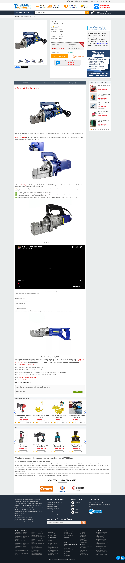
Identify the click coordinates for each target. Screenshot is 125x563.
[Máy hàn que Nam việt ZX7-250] (93, 123)
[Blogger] (73, 509)
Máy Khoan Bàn (83, 553)
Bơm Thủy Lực (51, 554)
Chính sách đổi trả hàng (53, 508)
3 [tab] (95, 129)
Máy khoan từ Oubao (35, 550)
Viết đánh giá (78, 391)
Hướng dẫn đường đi (100, 39)
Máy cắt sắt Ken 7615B (104, 85)
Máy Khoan (82, 544)
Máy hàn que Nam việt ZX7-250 (103, 121)
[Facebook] (73, 502)
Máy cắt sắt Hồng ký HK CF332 (103, 112)
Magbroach (66, 537)
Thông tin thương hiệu (50, 82)
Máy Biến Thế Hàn (84, 540)
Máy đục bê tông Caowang (101, 532)
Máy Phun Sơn (67, 546)
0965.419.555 (22, 364)
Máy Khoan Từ (34, 546)
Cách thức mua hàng (53, 514)
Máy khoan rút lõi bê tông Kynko (38, 536)
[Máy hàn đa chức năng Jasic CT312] (93, 97)
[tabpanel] (100, 88)
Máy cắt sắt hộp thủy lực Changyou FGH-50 (59, 445)
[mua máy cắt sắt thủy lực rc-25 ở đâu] (41, 61)
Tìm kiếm (87, 12)
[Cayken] (46, 488)
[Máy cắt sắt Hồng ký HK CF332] (93, 114)
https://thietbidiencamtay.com (27, 379)
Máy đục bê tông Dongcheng (102, 542)
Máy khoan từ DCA (52, 533)
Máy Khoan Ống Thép (84, 548)
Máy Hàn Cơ (82, 533)
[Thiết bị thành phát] (62, 488)
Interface (66, 539)
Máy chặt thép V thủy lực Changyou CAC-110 (77, 445)
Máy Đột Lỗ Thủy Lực (52, 543)
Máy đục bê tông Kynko (101, 544)
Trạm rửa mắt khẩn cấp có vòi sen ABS (41, 416)
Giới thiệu (26, 82)
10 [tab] (108, 129)
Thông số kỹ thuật (74, 82)
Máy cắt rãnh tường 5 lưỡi (101, 554)
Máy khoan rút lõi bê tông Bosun (22, 536)
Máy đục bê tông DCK (100, 533)
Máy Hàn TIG (83, 539)
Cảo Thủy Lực (67, 532)
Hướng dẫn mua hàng (53, 510)
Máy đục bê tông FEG (100, 543)
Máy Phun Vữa (67, 551)
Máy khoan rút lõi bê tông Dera (37, 543)
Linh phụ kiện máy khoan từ (37, 554)
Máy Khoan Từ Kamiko (36, 548)
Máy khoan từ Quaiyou (52, 535)
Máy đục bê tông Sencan (101, 537)
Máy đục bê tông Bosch (101, 539)
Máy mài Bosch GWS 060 (103, 103)
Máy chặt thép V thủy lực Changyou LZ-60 (23, 445)
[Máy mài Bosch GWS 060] (93, 106)
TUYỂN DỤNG (100, 1)
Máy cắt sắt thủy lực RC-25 (27, 88)
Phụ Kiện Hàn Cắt (83, 542)
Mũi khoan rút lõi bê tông (36, 535)
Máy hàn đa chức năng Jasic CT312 (104, 95)
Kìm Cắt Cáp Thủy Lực (68, 530)
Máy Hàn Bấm (83, 530)
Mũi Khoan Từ (50, 532)
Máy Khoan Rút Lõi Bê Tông (21, 530)
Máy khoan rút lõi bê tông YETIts (22, 543)
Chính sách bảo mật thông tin (55, 502)
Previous (15, 412)
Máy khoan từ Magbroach (36, 547)
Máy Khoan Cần (83, 550)
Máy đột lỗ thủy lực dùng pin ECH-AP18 (23, 416)
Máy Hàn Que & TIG (84, 538)
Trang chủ (16, 16)
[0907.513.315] (58, 62)
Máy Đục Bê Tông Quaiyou (101, 535)
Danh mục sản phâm (22, 13)
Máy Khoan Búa (83, 551)
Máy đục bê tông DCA (100, 536)
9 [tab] (106, 129)
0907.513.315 (105, 7)
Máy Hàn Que (83, 536)
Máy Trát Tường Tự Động (69, 549)
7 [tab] (102, 129)
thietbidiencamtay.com (61, 559)
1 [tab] (91, 129)
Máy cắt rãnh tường (100, 548)
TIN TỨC (92, 1)
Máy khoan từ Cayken (52, 530)
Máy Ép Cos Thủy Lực (52, 539)
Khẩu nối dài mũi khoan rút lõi (21, 535)
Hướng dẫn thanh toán (53, 512)
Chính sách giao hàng (53, 506)
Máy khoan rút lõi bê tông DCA (21, 544)
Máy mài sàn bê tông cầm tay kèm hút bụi (77, 416)
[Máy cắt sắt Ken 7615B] (93, 88)
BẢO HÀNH (70, 1)
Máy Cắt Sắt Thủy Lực (68, 535)
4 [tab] (97, 129)
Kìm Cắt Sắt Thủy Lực (68, 533)
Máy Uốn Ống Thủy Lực (53, 544)
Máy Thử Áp (50, 546)
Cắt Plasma (82, 532)
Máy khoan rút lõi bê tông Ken (37, 533)
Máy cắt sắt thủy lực (20, 137)
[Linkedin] (73, 512)
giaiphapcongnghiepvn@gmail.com (27, 377)
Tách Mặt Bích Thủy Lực (53, 547)
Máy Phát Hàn (67, 555)
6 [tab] (100, 129)
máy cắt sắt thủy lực (23, 185)
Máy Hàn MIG (83, 535)
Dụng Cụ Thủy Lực (52, 537)
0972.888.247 (105, 5)
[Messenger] (118, 558)
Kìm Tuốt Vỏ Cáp (51, 551)
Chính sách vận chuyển (53, 504)
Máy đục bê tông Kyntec (101, 546)
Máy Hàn (66, 553)
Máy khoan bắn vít (84, 554)
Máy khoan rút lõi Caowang (21, 532)
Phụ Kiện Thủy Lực (52, 548)
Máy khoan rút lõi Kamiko (20, 533)
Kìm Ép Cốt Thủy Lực (52, 541)
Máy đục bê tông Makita (101, 540)
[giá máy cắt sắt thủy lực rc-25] (27, 61)
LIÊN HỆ (108, 1)
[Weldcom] (78, 488)
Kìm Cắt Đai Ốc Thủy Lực (53, 553)
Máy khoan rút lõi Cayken (20, 540)
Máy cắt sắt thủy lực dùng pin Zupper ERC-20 (41, 445)
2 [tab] (93, 129)
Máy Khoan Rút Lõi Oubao (20, 542)
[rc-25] (34, 61)
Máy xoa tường (67, 548)
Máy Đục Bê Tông (100, 530)
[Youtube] (73, 506)
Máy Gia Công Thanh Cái (53, 550)
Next (85, 412)
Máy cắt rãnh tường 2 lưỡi (101, 550)
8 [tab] (104, 129)
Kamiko (65, 542)
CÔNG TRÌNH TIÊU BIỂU (81, 1)
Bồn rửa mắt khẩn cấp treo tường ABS (59, 416)
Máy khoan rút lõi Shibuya (20, 549)
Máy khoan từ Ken (35, 551)
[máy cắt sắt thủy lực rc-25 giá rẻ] (20, 61)
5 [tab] (98, 129)
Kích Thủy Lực (51, 540)
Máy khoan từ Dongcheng (36, 553)
